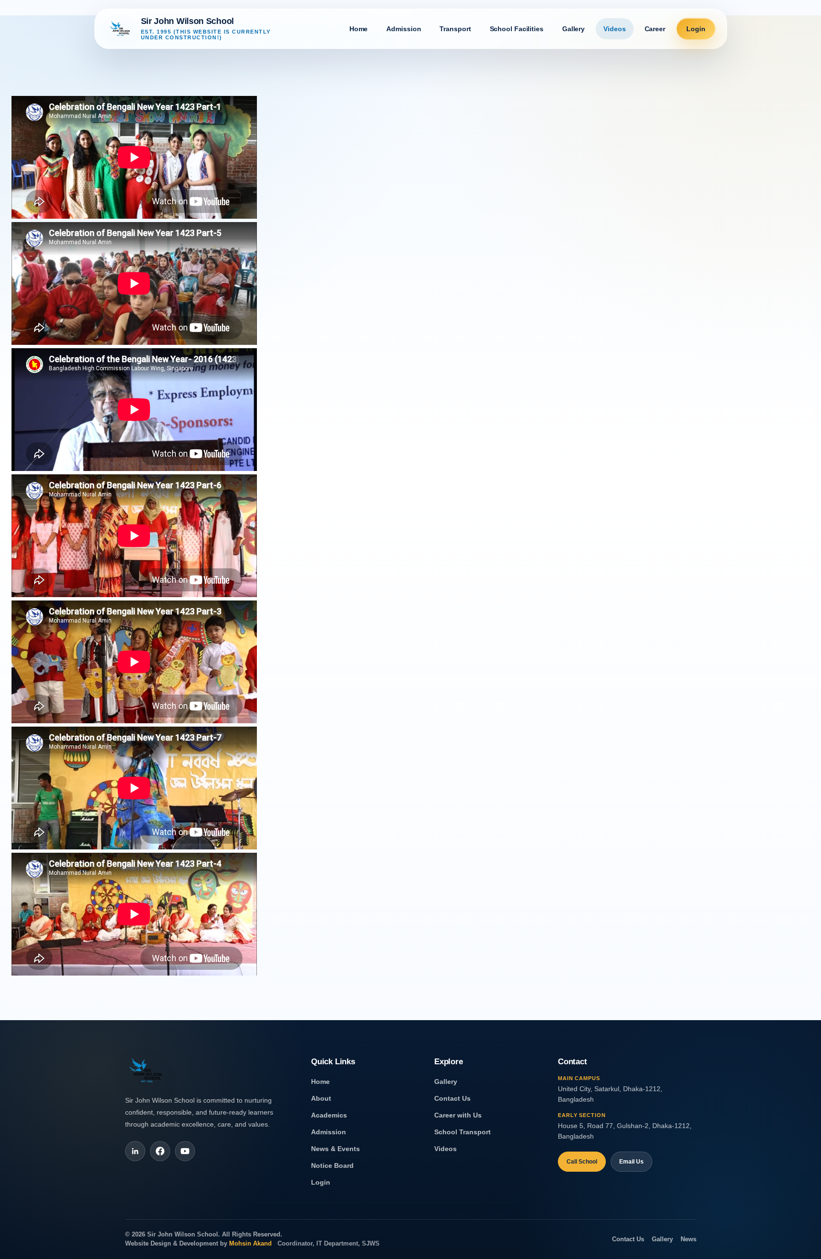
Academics (329, 1115)
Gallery (445, 1081)
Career (655, 29)
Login (320, 1182)
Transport (455, 29)
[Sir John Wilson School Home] (147, 1075)
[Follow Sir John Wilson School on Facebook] (160, 1151)
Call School (582, 1161)
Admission (328, 1132)
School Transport (462, 1132)
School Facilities (516, 29)
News (688, 1239)
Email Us (631, 1161)
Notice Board (332, 1165)
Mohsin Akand (251, 1243)
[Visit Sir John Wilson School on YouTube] (185, 1151)
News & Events (335, 1149)
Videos (445, 1149)
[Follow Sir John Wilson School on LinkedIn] (135, 1151)
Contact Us (452, 1098)
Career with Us (458, 1115)
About (321, 1098)
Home (320, 1081)
